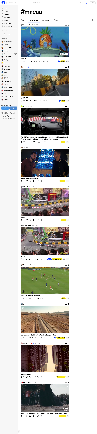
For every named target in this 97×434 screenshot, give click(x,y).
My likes (6, 31)
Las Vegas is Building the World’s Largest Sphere (39, 335)
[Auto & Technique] (9, 96)
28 (67, 337)
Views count (46, 20)
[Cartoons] (9, 63)
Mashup (63, 61)
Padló (23, 217)
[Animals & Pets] (9, 41)
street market (26, 374)
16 (68, 376)
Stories (6, 20)
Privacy (7, 113)
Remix (49, 259)
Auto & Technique (57, 259)
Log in (92, 2)
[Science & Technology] (9, 78)
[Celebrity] (9, 84)
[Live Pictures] (9, 69)
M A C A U (24, 98)
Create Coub (36, 2)
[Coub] (3, 2)
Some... (24, 256)
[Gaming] (9, 59)
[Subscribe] (15, 54)
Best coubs (7, 17)
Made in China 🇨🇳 (27, 343)
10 (68, 100)
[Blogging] (9, 44)
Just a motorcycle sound (30, 296)
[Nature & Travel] (9, 87)
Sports (63, 100)
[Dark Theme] (81, 2)
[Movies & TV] (9, 56)
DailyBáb (25, 186)
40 (67, 181)
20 (67, 61)
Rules (11, 113)
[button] (92, 20)
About (3, 112)
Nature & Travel (61, 337)
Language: (6, 116)
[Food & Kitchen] (9, 81)
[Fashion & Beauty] (9, 90)
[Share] (66, 25)
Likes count (34, 20)
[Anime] (9, 53)
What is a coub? (8, 26)
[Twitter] (5, 108)
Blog (6, 112)
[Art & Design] (9, 66)
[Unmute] (23, 93)
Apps (9, 112)
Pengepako (26, 264)
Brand (13, 112)
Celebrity (62, 181)
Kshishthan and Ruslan (29, 178)
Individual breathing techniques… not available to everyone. (44, 413)
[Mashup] (9, 50)
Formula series (27, 225)
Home (5, 8)
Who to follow (7, 23)
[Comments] (31, 61)
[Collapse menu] (19, 431)
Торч (24, 147)
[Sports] (9, 75)
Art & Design (62, 415)
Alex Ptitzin (26, 382)
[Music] (9, 72)
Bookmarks (7, 34)
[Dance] (9, 93)
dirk (24, 106)
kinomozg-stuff (27, 24)
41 (68, 298)
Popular (6, 11)
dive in (23, 59)
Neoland (25, 67)
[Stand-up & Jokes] (9, 47)
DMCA (14, 113)
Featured (6, 14)
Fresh (56, 20)
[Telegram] (13, 108)
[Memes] (9, 99)
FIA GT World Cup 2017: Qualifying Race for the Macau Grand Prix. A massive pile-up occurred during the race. (44, 138)
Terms (3, 113)
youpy (24, 304)
